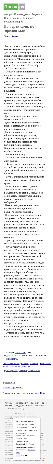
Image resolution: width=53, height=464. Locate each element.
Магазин (17, 18)
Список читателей (11, 363)
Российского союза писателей (30, 460)
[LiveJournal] (16, 359)
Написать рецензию (13, 387)
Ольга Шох (11, 36)
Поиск (7, 18)
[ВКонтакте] (7, 359)
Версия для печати (29, 363)
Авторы (8, 14)
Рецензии (37, 14)
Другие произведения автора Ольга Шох (21, 370)
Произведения (22, 14)
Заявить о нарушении (20, 366)
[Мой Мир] (13, 359)
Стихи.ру (9, 408)
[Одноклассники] (10, 359)
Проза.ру (19, 408)
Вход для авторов (13, 22)
